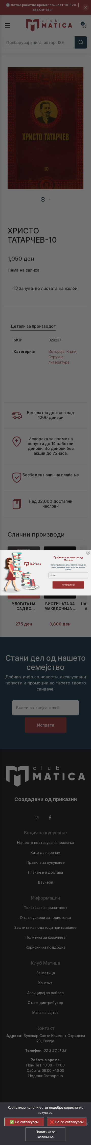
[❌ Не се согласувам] (86, 1123)
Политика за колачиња (45, 1134)
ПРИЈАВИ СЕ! (68, 585)
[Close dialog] (88, 552)
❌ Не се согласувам (67, 1122)
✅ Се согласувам (24, 1122)
